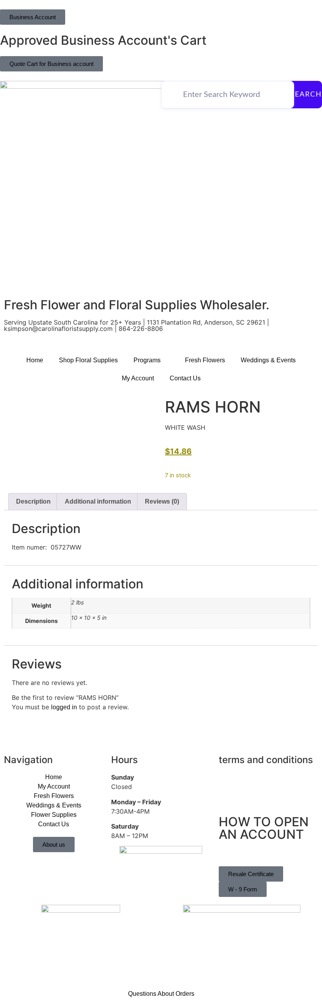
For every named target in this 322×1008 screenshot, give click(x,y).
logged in (64, 707)
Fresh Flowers (205, 360)
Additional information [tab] (98, 501)
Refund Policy (238, 787)
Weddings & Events (268, 360)
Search (306, 94)
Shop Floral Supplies (88, 360)
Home (34, 360)
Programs (147, 360)
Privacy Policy (238, 777)
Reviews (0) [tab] (162, 501)
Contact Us (185, 378)
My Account (138, 378)
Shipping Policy (241, 797)
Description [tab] (33, 501)
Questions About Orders (161, 993)
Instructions (235, 853)
